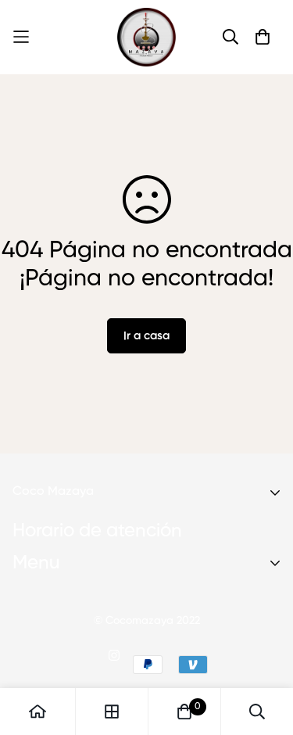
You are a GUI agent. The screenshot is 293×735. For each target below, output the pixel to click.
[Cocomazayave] (146, 37)
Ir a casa (146, 336)
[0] (184, 711)
